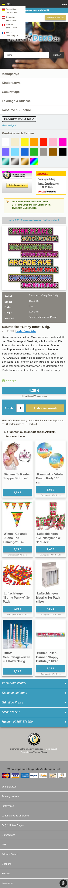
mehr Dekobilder (26, 331)
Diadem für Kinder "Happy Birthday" (16, 476)
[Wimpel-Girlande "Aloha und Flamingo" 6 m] (17, 515)
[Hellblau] (15, 152)
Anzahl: (10, 408)
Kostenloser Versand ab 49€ (34, 10)
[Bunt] (34, 161)
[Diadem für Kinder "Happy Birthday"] (17, 455)
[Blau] (25, 152)
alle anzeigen (9, 125)
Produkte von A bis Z (19, 119)
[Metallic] (5, 161)
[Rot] (43, 142)
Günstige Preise (12, 702)
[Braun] (53, 152)
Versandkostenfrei (14, 683)
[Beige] (15, 142)
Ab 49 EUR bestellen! (34, 220)
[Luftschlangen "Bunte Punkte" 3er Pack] (17, 574)
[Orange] (34, 142)
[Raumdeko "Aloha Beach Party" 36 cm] (50, 455)
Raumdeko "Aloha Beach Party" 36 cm (49, 478)
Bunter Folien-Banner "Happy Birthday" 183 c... (48, 657)
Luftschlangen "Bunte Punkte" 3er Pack (17, 597)
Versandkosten (40, 396)
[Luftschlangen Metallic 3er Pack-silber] (50, 574)
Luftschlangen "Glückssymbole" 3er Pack (48, 538)
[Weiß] (5, 142)
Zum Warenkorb (55, 17)
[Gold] (25, 161)
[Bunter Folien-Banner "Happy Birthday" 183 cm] (50, 634)
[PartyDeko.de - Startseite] (34, 36)
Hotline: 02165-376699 (17, 721)
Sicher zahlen (11, 712)
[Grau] (43, 152)
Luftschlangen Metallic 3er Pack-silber (48, 597)
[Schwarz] (62, 152)
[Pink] (62, 142)
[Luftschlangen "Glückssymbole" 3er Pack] (50, 515)
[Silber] (15, 161)
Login (64, 4)
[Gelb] (25, 142)
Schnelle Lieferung (14, 692)
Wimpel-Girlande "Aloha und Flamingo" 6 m (15, 538)
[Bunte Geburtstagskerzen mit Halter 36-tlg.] (17, 634)
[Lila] (5, 152)
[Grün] (34, 152)
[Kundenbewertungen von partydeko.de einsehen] (17, 173)
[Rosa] (53, 142)
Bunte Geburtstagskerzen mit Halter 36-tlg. (16, 657)
